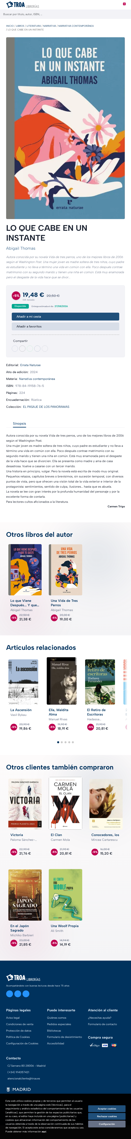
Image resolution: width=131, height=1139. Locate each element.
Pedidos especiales (59, 1024)
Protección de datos (18, 1030)
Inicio (10, 26)
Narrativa (49, 26)
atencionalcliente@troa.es (24, 1078)
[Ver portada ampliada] (65, 128)
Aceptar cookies (107, 1108)
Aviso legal (13, 1017)
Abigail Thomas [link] (20, 248)
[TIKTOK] (26, 993)
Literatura (34, 26)
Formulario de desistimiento (64, 1037)
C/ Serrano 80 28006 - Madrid (27, 1065)
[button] (58, 742)
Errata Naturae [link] (30, 365)
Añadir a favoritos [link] (29, 326)
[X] (17, 993)
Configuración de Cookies (22, 1043)
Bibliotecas (54, 1030)
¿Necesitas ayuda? (99, 1017)
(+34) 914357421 (18, 1072)
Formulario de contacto (102, 1024)
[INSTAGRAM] (9, 993)
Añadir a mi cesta (29, 316)
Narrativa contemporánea (76, 26)
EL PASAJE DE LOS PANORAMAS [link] (46, 407)
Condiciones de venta (19, 1024)
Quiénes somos (56, 1017)
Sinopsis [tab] (19, 423)
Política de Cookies (18, 1037)
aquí (44, 1131)
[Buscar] (125, 14)
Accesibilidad (55, 1043)
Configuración (107, 1124)
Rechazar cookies (107, 1116)
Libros (20, 26)
